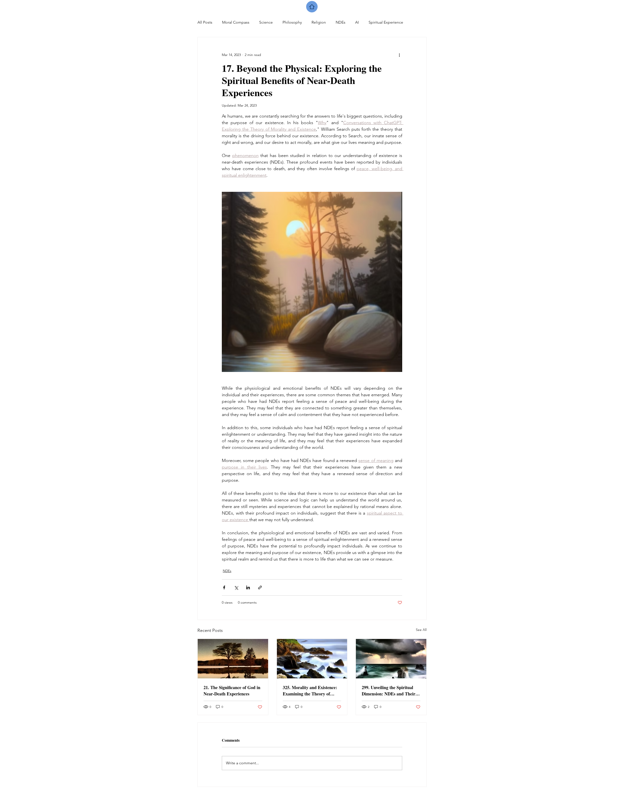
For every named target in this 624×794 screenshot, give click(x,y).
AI (357, 22)
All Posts (204, 22)
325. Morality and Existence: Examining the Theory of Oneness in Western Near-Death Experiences (310, 690)
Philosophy (292, 22)
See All (421, 630)
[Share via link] (260, 587)
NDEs (340, 22)
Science (266, 22)
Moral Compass (235, 22)
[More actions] (399, 55)
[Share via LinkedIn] (248, 587)
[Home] (312, 6)
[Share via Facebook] (224, 587)
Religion (319, 22)
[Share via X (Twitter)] (236, 587)
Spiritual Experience (386, 22)
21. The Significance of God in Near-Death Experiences (232, 690)
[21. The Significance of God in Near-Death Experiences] (233, 658)
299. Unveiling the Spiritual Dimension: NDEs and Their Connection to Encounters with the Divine (391, 690)
